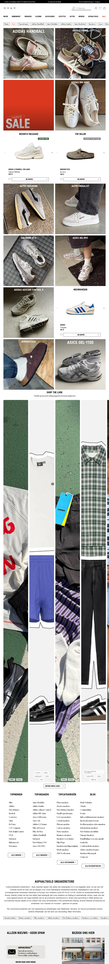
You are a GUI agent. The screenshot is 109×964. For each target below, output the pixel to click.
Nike (11, 802)
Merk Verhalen (86, 802)
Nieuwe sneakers (25, 918)
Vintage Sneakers (87, 835)
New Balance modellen (89, 831)
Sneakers (92, 24)
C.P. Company (14, 827)
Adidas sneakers (53, 918)
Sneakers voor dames (65, 838)
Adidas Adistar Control (42, 809)
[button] (9, 179)
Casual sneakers (63, 820)
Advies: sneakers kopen (89, 849)
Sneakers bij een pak (88, 853)
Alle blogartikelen (93, 866)
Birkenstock (14, 842)
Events (83, 813)
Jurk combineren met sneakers (92, 816)
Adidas (11, 806)
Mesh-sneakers (63, 849)
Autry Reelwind (79, 24)
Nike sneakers (39, 918)
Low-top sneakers (64, 816)
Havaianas (13, 846)
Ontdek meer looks (52, 786)
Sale (13, 24)
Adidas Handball (37, 24)
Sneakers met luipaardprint (67, 846)
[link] (96, 8)
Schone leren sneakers (89, 827)
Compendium (85, 809)
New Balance (14, 809)
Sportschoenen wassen (89, 820)
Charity (83, 806)
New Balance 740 (40, 842)
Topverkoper (23, 24)
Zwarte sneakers (63, 806)
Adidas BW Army (39, 813)
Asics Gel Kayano (40, 816)
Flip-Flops (61, 842)
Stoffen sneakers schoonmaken (92, 824)
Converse (13, 816)
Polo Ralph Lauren (16, 831)
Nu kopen (29, 179)
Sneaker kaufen (10, 918)
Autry (11, 820)
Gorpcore (84, 856)
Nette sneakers (63, 831)
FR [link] (14, 8)
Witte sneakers (63, 802)
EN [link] (5, 8)
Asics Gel (36, 820)
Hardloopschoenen (64, 813)
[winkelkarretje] (104, 8)
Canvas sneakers (63, 827)
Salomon (12, 838)
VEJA (11, 835)
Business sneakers (64, 835)
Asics (100, 24)
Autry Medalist (52, 24)
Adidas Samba (66, 24)
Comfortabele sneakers (89, 846)
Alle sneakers (41, 855)
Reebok (12, 813)
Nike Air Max (38, 831)
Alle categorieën (67, 862)
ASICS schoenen (63, 853)
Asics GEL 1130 (39, 846)
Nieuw (6, 24)
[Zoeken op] (74, 8)
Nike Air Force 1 (39, 827)
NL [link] (11, 8)
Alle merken (16, 855)
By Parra (12, 824)
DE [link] (8, 8)
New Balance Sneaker (65, 809)
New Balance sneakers (71, 918)
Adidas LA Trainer (40, 824)
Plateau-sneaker (63, 824)
